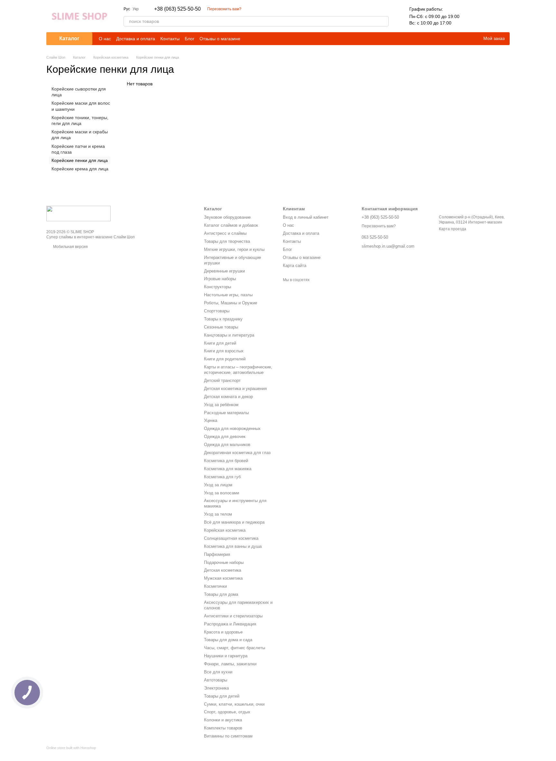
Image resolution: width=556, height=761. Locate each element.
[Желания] (488, 16)
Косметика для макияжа (227, 468)
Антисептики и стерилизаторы (233, 616)
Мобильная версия (70, 246)
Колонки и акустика (223, 720)
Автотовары (215, 680)
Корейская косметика (225, 530)
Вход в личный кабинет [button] (306, 217)
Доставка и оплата (135, 38)
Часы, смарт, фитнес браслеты (234, 647)
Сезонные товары (221, 327)
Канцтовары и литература (229, 335)
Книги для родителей (225, 359)
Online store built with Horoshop (71, 748)
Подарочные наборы (224, 562)
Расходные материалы (226, 412)
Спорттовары (216, 311)
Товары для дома (221, 594)
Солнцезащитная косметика (231, 538)
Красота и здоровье (223, 632)
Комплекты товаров (223, 728)
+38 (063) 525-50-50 (177, 9)
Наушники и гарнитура (225, 655)
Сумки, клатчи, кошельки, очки (234, 704)
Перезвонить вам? (224, 9)
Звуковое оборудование (227, 217)
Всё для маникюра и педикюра (234, 522)
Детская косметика (222, 570)
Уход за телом (218, 514)
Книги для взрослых (224, 350)
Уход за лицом (218, 484)
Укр (136, 9)
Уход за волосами (221, 492)
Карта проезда (452, 229)
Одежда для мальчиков (227, 444)
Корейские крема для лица (79, 168)
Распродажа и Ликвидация (230, 624)
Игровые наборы (220, 278)
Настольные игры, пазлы (228, 294)
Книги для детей (220, 343)
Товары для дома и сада (228, 639)
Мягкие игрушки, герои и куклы (234, 249)
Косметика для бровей (226, 460)
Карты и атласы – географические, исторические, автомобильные (238, 370)
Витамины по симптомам (228, 736)
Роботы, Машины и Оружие (230, 302)
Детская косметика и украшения (235, 388)
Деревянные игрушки (224, 271)
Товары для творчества (227, 241)
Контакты (170, 38)
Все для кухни (218, 672)
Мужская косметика (223, 578)
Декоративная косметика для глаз (237, 452)
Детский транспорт (222, 380)
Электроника (216, 688)
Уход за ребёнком (221, 404)
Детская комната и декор (228, 396)
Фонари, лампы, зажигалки (230, 663)
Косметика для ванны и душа (233, 546)
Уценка (210, 420)
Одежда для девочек (225, 436)
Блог (189, 38)
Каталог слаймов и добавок (231, 225)
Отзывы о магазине (219, 38)
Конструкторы (217, 286)
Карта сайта (294, 265)
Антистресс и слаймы (225, 233)
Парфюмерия (217, 554)
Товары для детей (221, 696)
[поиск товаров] (383, 21)
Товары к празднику (223, 319)
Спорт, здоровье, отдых (227, 711)
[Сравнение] (471, 16)
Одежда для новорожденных (232, 428)
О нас (105, 38)
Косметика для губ (222, 476)
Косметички (215, 586)
